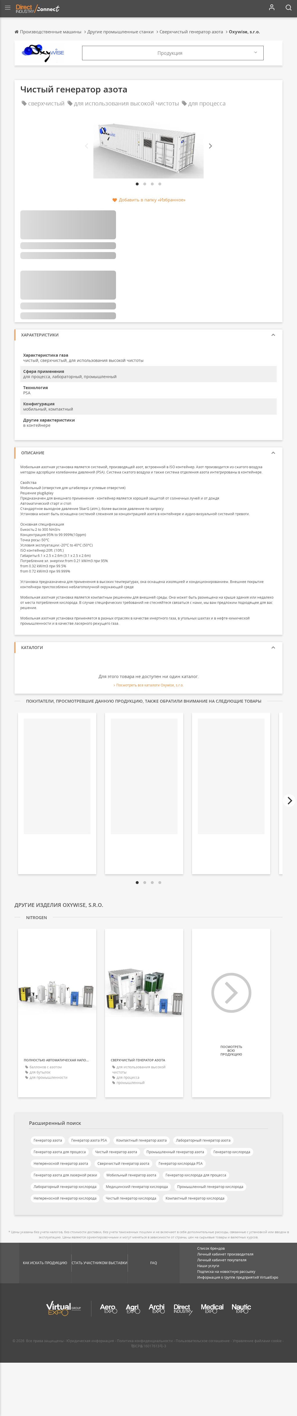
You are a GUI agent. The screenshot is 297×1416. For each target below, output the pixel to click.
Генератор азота (48, 1140)
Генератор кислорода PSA (181, 1163)
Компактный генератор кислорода (195, 1198)
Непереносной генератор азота (61, 1163)
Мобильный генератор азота (131, 1175)
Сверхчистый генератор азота (123, 1163)
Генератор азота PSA (89, 1140)
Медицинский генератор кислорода (137, 1186)
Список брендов (211, 1248)
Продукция (169, 53)
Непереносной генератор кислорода (65, 1198)
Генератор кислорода (231, 1151)
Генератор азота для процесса (60, 1151)
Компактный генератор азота (141, 1140)
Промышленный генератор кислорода (210, 1186)
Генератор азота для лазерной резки (65, 1175)
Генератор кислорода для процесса (196, 1175)
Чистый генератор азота (116, 1151)
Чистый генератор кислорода (131, 1198)
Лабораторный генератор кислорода (65, 1186)
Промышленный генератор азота (175, 1151)
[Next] (210, 146)
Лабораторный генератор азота (203, 1140)
